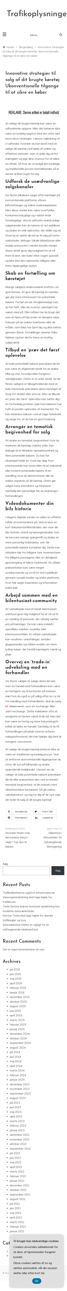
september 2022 (20, 1148)
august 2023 (18, 1098)
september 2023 (20, 1093)
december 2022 (19, 1134)
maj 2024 (15, 1061)
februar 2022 (18, 1176)
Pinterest (21, 818)
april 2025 (16, 1015)
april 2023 (16, 1116)
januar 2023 (17, 1130)
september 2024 (20, 1043)
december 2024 (19, 1033)
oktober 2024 (18, 1038)
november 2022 (19, 1139)
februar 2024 (18, 1075)
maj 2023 (15, 1112)
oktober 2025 (18, 1001)
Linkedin (48, 818)
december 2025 (19, 997)
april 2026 (16, 983)
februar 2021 (18, 1226)
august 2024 (18, 1047)
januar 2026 (17, 992)
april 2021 (16, 1217)
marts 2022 (17, 1171)
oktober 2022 (18, 1144)
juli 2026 (15, 969)
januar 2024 (17, 1079)
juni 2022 (15, 1158)
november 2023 (19, 1089)
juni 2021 (15, 1208)
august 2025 (18, 1006)
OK (36, 1281)
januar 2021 (17, 1231)
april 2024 (16, 1066)
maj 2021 (15, 1213)
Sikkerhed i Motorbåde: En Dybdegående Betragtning (52, 839)
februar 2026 (18, 988)
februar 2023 (18, 1125)
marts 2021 (17, 1222)
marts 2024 (17, 1070)
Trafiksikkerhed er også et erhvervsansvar (29, 892)
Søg (5, 864)
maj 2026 (15, 978)
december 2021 (19, 1185)
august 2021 (18, 1199)
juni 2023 (15, 1107)
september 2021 (20, 1194)
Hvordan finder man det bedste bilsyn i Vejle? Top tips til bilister (17, 839)
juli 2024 (15, 1052)
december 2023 (19, 1084)
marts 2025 (17, 1020)
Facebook (21, 811)
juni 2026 (15, 974)
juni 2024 (15, 1056)
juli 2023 (15, 1102)
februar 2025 (18, 1024)
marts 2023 (17, 1121)
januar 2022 (17, 1180)
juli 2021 (15, 1203)
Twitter (47, 811)
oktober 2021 (18, 1190)
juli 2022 (15, 1153)
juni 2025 (15, 1011)
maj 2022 (15, 1162)
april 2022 (16, 1167)
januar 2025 (17, 1029)
